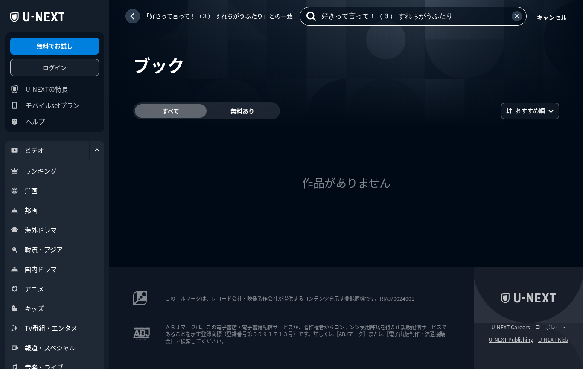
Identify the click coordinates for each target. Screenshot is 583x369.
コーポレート (550, 327)
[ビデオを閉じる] (97, 150)
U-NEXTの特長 (47, 88)
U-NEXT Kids (553, 339)
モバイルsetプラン (52, 105)
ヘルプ (35, 121)
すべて (170, 111)
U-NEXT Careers (510, 327)
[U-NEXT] (37, 17)
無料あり (242, 111)
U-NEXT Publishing (511, 339)
